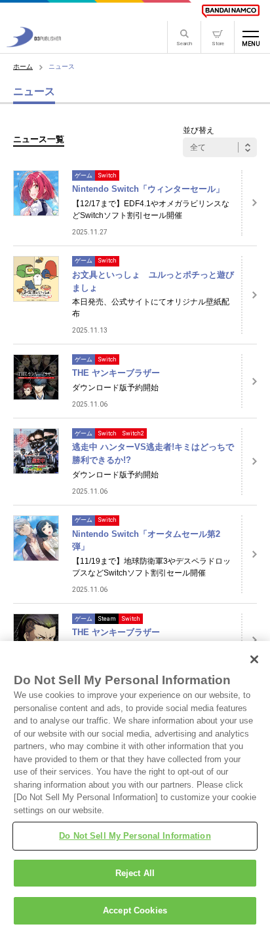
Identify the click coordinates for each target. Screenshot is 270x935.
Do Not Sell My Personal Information (135, 836)
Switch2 (133, 433)
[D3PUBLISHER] (34, 43)
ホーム (23, 66)
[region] (135, 788)
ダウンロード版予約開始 (115, 387)
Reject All (135, 873)
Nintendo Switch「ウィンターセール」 (148, 189)
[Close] (254, 659)
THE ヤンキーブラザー (116, 373)
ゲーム (83, 175)
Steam (107, 618)
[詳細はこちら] (249, 203)
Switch (107, 175)
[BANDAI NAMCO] (231, 11)
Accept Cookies (135, 910)
